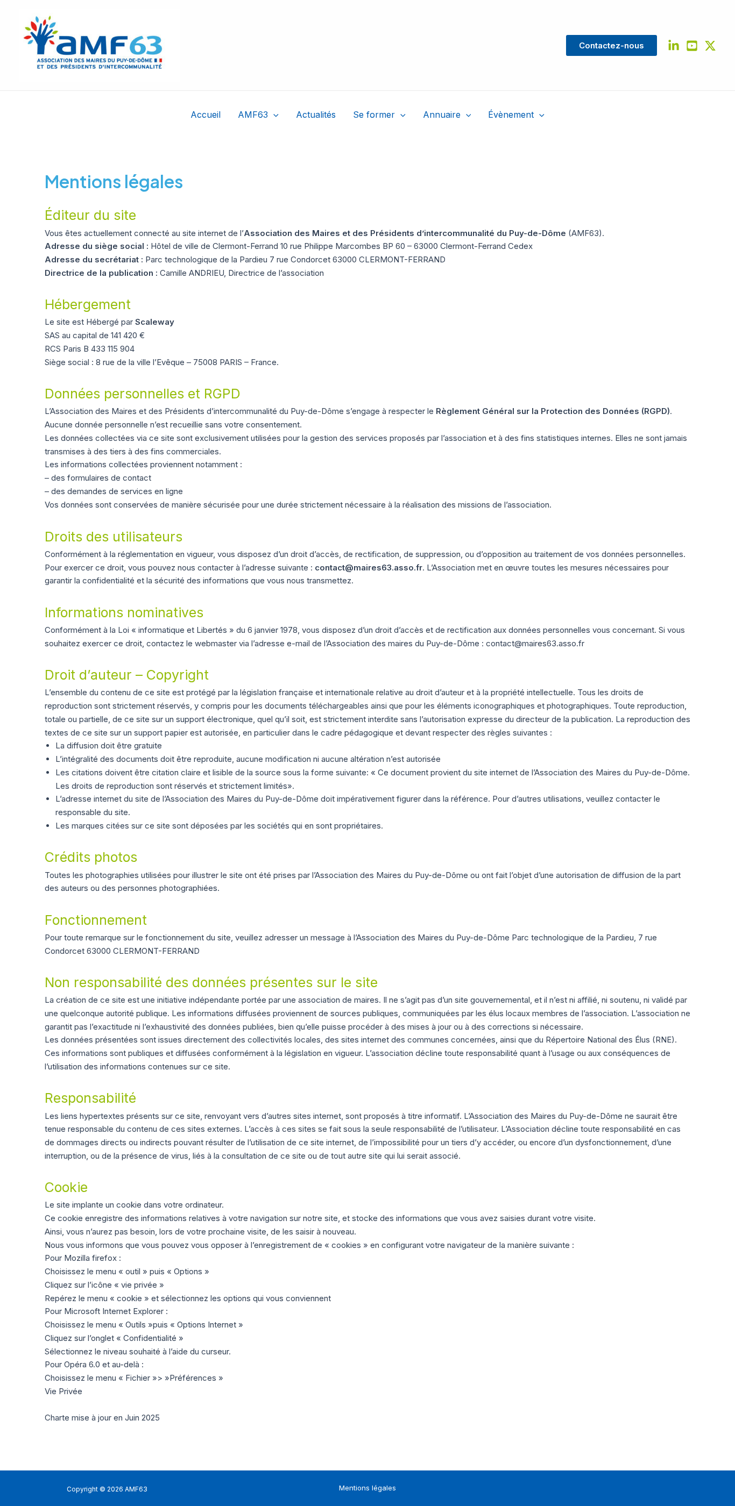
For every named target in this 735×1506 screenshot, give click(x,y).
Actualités (316, 114)
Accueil (205, 114)
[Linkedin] (674, 46)
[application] (273, 115)
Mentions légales (367, 1487)
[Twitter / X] (710, 46)
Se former (374, 114)
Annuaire (442, 114)
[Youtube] (692, 46)
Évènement (511, 114)
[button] (611, 45)
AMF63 (253, 114)
